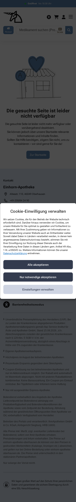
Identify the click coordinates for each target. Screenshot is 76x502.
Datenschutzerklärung (15, 253)
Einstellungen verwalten (38, 289)
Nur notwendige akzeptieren (38, 277)
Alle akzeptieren (38, 264)
